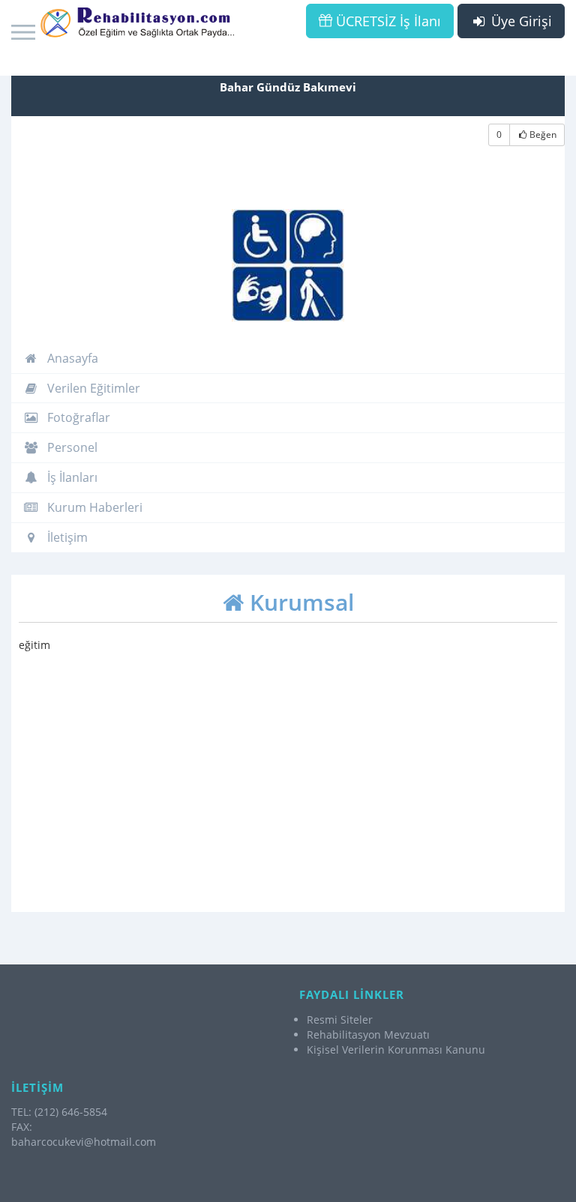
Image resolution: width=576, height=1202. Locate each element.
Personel (71, 447)
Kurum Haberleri (93, 507)
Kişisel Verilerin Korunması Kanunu (396, 1049)
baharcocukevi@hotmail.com (83, 1142)
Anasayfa (71, 358)
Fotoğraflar (77, 417)
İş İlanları (71, 477)
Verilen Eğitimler (92, 388)
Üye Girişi (520, 21)
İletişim (66, 537)
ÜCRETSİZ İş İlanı (386, 21)
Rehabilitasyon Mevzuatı (368, 1034)
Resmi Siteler (340, 1019)
